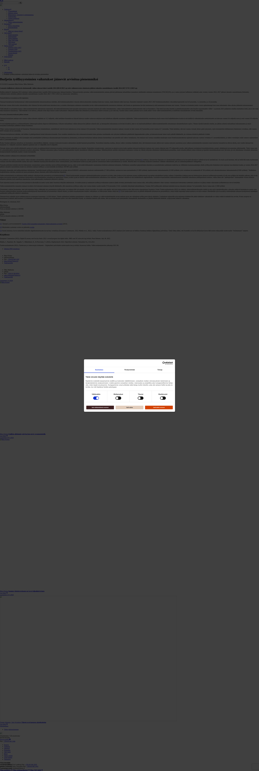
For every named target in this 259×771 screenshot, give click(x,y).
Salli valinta (129, 407)
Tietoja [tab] (159, 370)
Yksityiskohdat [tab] (129, 370)
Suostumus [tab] (99, 370)
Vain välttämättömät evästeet (100, 407)
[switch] (118, 398)
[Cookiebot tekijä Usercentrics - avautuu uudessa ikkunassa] (164, 363)
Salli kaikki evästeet (159, 407)
